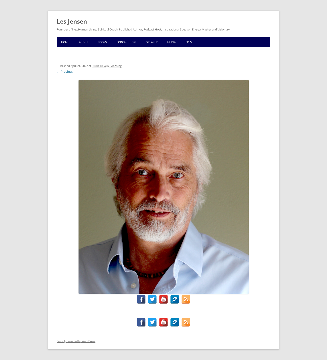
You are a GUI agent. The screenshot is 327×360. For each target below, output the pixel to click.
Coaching (115, 66)
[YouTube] (163, 299)
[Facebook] (141, 299)
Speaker (151, 42)
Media (171, 42)
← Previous (65, 71)
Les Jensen (72, 21)
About (83, 42)
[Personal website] (174, 299)
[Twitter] (152, 299)
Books (102, 42)
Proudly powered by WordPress (76, 341)
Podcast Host (127, 42)
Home (65, 42)
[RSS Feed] (185, 299)
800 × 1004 (99, 66)
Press (189, 42)
